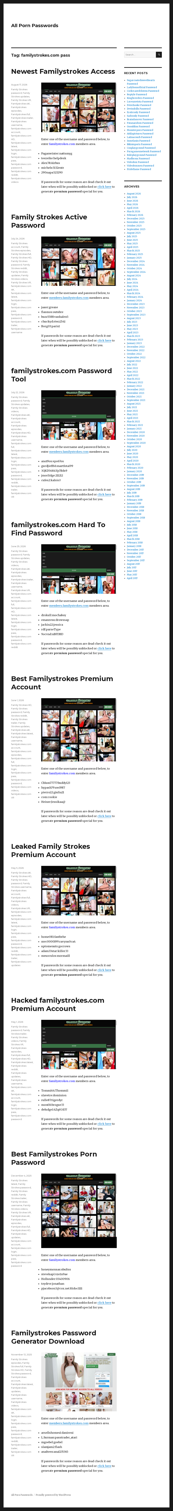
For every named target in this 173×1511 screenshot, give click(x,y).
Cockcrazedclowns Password (143, 91)
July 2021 (132, 407)
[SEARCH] (159, 55)
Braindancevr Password (140, 119)
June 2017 (132, 571)
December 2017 (135, 549)
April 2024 (133, 289)
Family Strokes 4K (21, 872)
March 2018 (133, 539)
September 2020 (136, 442)
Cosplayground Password (141, 147)
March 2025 (133, 250)
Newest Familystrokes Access (63, 71)
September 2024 (136, 272)
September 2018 (136, 517)
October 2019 (134, 482)
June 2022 (132, 368)
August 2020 (134, 446)
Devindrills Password (139, 108)
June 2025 (132, 240)
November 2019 (135, 478)
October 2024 (134, 268)
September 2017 (136, 560)
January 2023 (134, 343)
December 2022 (136, 346)
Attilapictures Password (140, 133)
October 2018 (134, 514)
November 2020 (136, 435)
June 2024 (132, 282)
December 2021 (135, 389)
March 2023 (133, 336)
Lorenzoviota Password (140, 101)
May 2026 (132, 204)
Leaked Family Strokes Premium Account (50, 850)
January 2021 (134, 428)
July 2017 (131, 567)
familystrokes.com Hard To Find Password (58, 529)
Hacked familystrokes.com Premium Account (57, 1004)
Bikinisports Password (139, 144)
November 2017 (135, 553)
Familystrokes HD (20, 432)
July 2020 (132, 450)
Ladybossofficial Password (142, 87)
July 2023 (132, 321)
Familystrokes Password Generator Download (53, 1337)
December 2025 (135, 218)
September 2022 (136, 357)
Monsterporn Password (140, 130)
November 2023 (135, 307)
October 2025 (134, 225)
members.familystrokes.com (69, 297)
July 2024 (132, 279)
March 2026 (133, 211)
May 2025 (132, 243)
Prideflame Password (139, 169)
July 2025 (132, 236)
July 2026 (132, 197)
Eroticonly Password (138, 112)
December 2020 (136, 432)
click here (104, 186)
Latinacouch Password (139, 137)
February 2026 (135, 215)
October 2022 (134, 353)
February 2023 (135, 339)
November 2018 (135, 510)
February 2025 (135, 254)
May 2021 (132, 414)
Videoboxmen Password (140, 165)
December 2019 (135, 475)
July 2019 (132, 492)
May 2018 (132, 532)
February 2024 (135, 297)
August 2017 (133, 564)
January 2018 (134, 546)
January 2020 (134, 471)
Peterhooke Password (139, 105)
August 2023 (134, 318)
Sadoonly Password (138, 115)
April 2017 (132, 578)
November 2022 (135, 350)
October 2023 (134, 311)
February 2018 (135, 542)
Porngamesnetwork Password (144, 151)
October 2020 (134, 439)
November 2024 (136, 264)
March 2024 (133, 293)
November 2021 (135, 393)
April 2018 (132, 535)
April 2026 (132, 208)
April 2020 (133, 460)
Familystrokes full (20, 114)
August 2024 (134, 275)
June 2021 (132, 410)
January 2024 (134, 300)
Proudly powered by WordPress (53, 1495)
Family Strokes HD (21, 257)
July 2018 (132, 524)
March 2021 (133, 421)
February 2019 (134, 499)
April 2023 (132, 332)
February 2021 (135, 425)
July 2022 (132, 364)
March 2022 (133, 378)
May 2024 (132, 286)
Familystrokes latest (22, 733)
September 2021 (136, 400)
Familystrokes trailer (22, 117)
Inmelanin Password (138, 140)
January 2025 (134, 257)
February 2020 (135, 467)
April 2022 (132, 375)
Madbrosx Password (138, 158)
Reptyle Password (137, 94)
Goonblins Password (138, 126)
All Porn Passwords (34, 25)
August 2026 (134, 193)
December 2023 (136, 304)
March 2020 (133, 464)
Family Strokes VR (21, 100)
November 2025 (135, 222)
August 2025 (134, 232)
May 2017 (132, 574)
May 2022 (132, 371)
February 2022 (135, 382)
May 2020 (132, 457)
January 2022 (134, 386)
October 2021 (134, 396)
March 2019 (133, 496)
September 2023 (136, 314)
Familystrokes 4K (20, 103)
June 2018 (132, 528)
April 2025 (132, 247)
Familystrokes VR (20, 590)
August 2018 (133, 521)
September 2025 (136, 229)
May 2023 (132, 329)
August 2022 (134, 361)
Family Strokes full (21, 254)
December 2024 (136, 261)
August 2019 (133, 489)
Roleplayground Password (141, 155)
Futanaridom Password (140, 123)
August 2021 (133, 403)
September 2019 (136, 485)
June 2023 (132, 325)
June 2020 (132, 453)
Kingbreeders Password (140, 98)
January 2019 (134, 503)
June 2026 (132, 200)
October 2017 (134, 556)
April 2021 (132, 418)
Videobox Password (138, 162)
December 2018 (135, 507)
